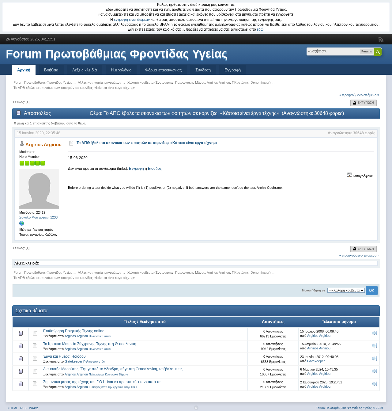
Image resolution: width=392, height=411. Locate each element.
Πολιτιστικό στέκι (100, 336)
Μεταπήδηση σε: (314, 290)
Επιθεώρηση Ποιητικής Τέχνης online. (74, 331)
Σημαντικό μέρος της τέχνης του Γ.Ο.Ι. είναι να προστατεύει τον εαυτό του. (103, 382)
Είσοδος (155, 168)
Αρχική (23, 70)
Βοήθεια (51, 70)
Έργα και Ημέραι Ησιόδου (64, 356)
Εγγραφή (232, 70)
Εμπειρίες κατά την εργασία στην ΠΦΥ (113, 387)
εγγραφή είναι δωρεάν (132, 19)
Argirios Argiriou (218, 82)
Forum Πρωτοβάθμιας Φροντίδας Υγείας (117, 53)
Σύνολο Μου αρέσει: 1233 (38, 217)
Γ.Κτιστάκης (240, 82)
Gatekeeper (73, 361)
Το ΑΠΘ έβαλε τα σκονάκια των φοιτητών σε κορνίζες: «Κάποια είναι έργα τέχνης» (147, 143)
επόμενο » (371, 95)
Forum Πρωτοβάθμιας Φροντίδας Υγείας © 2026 (349, 407)
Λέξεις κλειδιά (84, 70)
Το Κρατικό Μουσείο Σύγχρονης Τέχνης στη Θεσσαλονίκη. (90, 344)
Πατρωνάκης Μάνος (190, 82)
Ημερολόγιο (121, 70)
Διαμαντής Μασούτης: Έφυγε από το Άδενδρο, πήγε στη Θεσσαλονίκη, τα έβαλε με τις (113, 369)
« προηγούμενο (351, 95)
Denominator (260, 82)
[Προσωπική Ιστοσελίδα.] (21, 224)
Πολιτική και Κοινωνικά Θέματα (108, 374)
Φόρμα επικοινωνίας (163, 70)
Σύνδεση (203, 70)
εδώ (260, 29)
